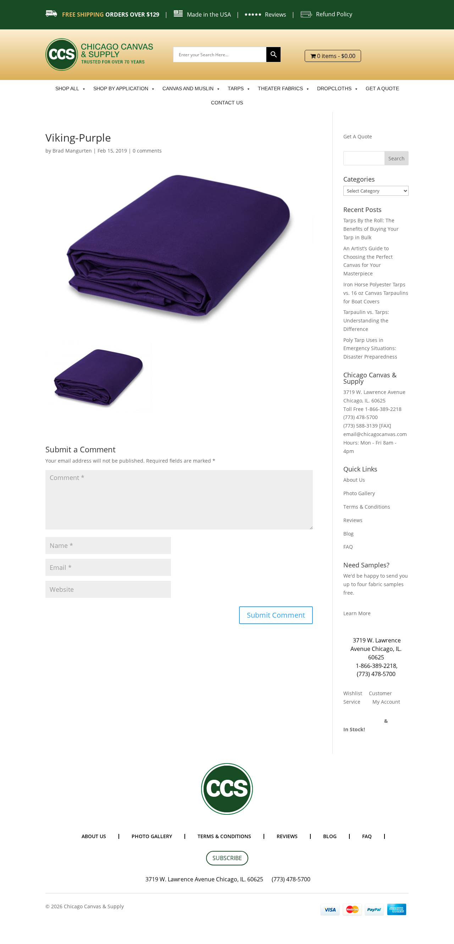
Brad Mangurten (72, 150)
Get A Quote (357, 136)
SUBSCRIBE (227, 858)
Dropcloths (334, 88)
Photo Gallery (359, 493)
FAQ (348, 546)
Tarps (236, 88)
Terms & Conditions (366, 506)
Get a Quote (382, 88)
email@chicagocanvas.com (375, 434)
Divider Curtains (363, 720)
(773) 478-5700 (376, 674)
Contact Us (227, 102)
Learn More (357, 613)
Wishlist (352, 693)
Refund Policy (334, 14)
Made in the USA (209, 14)
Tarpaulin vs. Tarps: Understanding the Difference (366, 320)
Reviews (275, 14)
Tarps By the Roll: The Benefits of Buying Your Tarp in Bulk (371, 229)
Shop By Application (120, 88)
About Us (354, 479)
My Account (386, 701)
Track (396, 720)
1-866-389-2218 (376, 666)
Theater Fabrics (280, 88)
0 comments (147, 150)
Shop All (67, 88)
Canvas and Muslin (188, 88)
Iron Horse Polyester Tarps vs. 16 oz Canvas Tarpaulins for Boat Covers (375, 293)
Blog (348, 533)
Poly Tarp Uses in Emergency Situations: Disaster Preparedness (370, 348)
